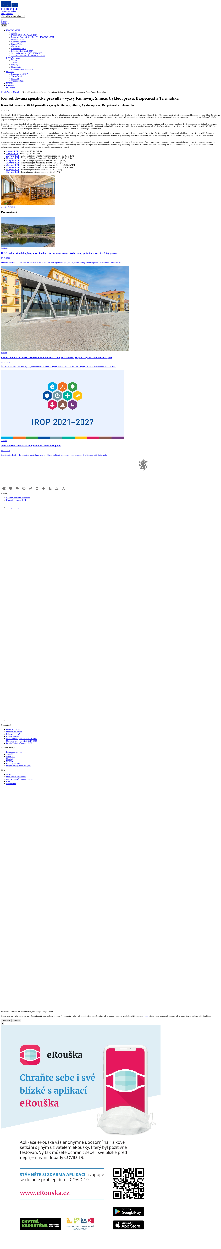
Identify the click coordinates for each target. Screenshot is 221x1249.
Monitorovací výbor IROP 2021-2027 (21, 739)
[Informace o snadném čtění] (113, 721)
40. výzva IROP (12, 165)
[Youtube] (15, 508)
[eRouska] (81, 1247)
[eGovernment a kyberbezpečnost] (4, 491)
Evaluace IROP (12, 736)
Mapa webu (11, 784)
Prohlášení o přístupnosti (16, 777)
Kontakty (10, 85)
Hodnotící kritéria (18, 39)
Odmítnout (6, 1021)
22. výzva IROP (12, 158)
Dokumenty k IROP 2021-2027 (24, 35)
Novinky (16, 92)
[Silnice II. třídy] (24, 491)
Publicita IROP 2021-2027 (22, 51)
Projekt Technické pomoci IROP (19, 743)
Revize (4, 352)
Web (9, 92)
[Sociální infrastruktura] (37, 491)
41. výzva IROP (12, 167)
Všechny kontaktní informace (18, 498)
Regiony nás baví (14, 763)
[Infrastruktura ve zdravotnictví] (44, 491)
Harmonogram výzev (14, 752)
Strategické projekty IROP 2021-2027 (26, 53)
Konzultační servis (18, 49)
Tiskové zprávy (17, 76)
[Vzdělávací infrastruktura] (30, 491)
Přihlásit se (5, 23)
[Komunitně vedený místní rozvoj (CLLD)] (57, 491)
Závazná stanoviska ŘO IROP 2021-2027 (28, 55)
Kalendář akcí (17, 44)
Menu (4, 26)
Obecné (4, 207)
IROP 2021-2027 (13, 30)
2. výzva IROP (12, 153)
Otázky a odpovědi (13, 734)
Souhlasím (16, 1021)
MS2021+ (10, 83)
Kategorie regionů (18, 42)
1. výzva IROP (12, 151)
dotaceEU (11, 754)
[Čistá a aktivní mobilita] (63, 491)
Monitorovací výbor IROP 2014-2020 (21, 741)
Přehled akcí (16, 46)
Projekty (14, 65)
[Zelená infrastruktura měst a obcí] (17, 491)
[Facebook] (9, 508)
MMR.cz (10, 756)
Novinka (11, 207)
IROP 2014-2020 (13, 58)
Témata (14, 32)
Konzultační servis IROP (16, 500)
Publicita (4, 248)
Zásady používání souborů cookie (19, 779)
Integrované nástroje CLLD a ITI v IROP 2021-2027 (32, 37)
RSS (8, 781)
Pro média (10, 72)
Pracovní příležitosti (14, 732)
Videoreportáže (17, 81)
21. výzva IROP (12, 156)
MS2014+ (11, 761)
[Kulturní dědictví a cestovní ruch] (50, 491)
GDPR (9, 774)
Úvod (3, 92)
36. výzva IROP (12, 163)
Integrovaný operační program (18, 766)
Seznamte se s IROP (19, 74)
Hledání (4, 21)
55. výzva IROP (12, 172)
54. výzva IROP (12, 170)
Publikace (15, 78)
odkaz (145, 1016)
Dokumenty (16, 67)
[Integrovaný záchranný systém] (11, 491)
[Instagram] (21, 508)
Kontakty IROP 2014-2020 (22, 69)
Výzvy (14, 62)
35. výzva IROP (12, 160)
